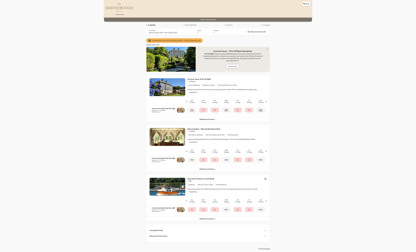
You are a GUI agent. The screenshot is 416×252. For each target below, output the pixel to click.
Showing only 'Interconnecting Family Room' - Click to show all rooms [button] (176, 41)
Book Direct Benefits (208, 19)
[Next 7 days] (266, 101)
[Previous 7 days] (186, 101)
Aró (268, 249)
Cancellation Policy (208, 230)
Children (216, 30)
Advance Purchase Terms (208, 236)
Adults (199, 30)
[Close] (267, 49)
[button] (249, 31)
